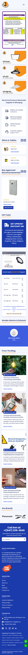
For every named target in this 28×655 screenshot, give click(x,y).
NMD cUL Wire (15, 160)
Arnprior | (4, 637)
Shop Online (7, 204)
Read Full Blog (7, 389)
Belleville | (4, 640)
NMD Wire (14, 149)
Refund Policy (6, 607)
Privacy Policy (6, 603)
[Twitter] (6, 628)
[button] (5, 342)
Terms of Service (7, 605)
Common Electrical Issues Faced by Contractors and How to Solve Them (13, 416)
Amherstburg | (15, 635)
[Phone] (26, 645)
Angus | (21, 635)
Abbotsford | (5, 635)
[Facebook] (3, 628)
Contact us (5, 590)
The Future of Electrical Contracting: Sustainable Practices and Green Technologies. (11, 379)
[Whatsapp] (26, 641)
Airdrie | (10, 635)
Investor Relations (7, 600)
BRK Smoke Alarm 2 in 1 (14, 339)
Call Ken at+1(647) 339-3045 (14, 529)
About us (5, 583)
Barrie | (22, 637)
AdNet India (10, 652)
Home (4, 580)
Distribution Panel (8, 202)
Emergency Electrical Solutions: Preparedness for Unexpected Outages (13, 454)
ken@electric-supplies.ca (12, 622)
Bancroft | (18, 637)
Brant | (22, 642)
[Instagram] (10, 628)
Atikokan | (9, 637)
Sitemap (4, 588)
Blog (3, 585)
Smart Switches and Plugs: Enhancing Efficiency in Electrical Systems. (12, 491)
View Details (15, 152)
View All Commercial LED (14, 314)
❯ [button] (24, 140)
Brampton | (17, 642)
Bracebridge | (17, 640)
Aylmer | (13, 637)
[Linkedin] (15, 628)
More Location (12, 645)
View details (8, 207)
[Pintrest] (13, 628)
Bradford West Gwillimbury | (8, 642)
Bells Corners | (10, 640)
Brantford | (4, 645)
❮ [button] (21, 140)
